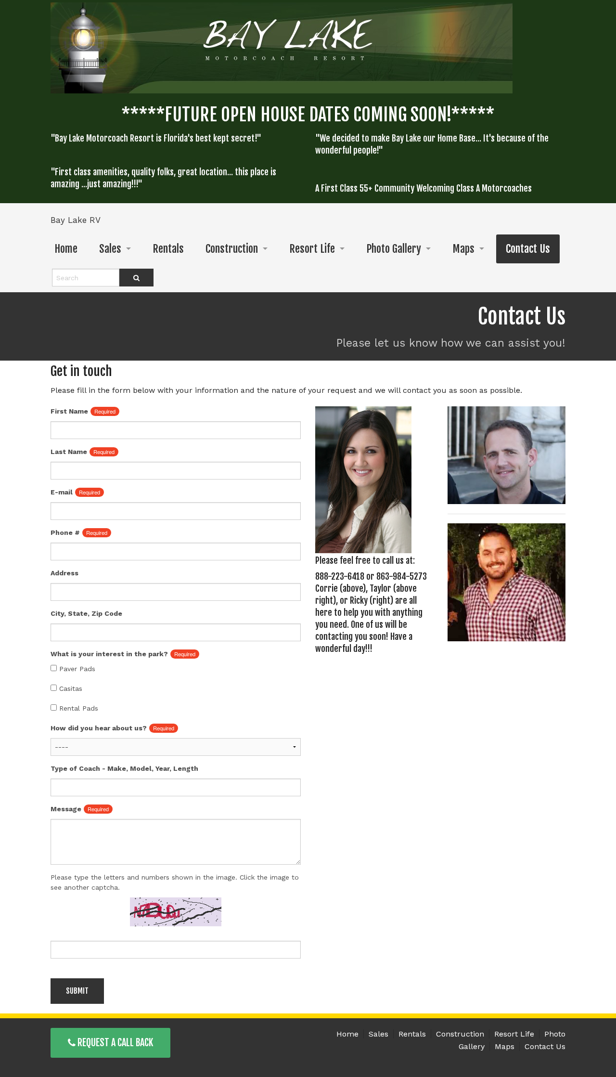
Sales (110, 248)
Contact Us (528, 248)
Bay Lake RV (76, 220)
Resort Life (312, 248)
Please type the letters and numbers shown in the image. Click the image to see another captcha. (175, 882)
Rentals (168, 248)
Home (65, 248)
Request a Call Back (114, 1043)
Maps (463, 248)
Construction (231, 248)
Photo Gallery (393, 248)
